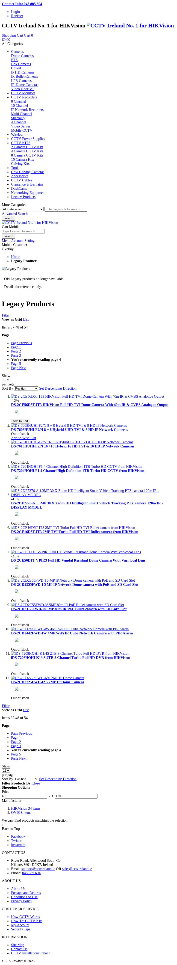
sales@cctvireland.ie (77, 869)
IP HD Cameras (22, 72)
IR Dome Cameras (24, 85)
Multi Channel (21, 114)
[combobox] (65, 209)
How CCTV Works (25, 917)
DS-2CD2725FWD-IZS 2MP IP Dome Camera (47, 682)
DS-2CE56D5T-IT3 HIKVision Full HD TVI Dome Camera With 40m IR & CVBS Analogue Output (89, 405)
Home (15, 257)
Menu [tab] (6, 241)
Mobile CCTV (21, 130)
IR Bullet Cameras (24, 76)
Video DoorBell (22, 89)
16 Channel (19, 105)
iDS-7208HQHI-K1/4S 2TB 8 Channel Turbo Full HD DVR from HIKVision (70, 658)
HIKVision (25, 808)
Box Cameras (21, 64)
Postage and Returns (26, 893)
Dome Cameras (22, 56)
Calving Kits (20, 164)
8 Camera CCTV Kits (27, 155)
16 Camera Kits (22, 159)
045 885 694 (31, 873)
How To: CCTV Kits (26, 921)
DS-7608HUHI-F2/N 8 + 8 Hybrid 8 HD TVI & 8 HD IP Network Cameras (69, 430)
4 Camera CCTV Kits (27, 151)
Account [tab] (17, 241)
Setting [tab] (29, 241)
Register (17, 16)
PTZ (14, 60)
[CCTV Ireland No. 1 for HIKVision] (130, 26)
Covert (16, 68)
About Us (18, 889)
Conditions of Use (24, 897)
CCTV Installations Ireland (30, 953)
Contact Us (19, 949)
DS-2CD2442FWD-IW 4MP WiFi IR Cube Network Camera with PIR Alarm (72, 633)
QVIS (21, 812)
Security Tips (20, 929)
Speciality (18, 118)
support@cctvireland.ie (38, 869)
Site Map (17, 945)
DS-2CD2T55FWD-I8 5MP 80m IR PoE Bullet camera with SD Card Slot (69, 609)
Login (15, 12)
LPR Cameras (21, 81)
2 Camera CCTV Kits (27, 147)
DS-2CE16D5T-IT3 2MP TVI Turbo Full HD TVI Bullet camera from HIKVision (74, 532)
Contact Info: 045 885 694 (22, 4)
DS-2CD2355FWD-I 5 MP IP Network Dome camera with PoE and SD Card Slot (74, 584)
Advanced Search (15, 214)
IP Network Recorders (27, 110)
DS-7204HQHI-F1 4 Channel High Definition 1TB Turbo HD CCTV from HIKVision (77, 471)
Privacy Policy (21, 901)
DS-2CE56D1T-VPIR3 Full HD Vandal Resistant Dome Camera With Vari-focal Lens (78, 560)
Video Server (20, 126)
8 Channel (18, 101)
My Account (20, 925)
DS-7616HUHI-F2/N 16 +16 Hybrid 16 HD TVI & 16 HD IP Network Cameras (72, 446)
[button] (23, 438)
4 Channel (18, 122)
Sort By (7, 388)
